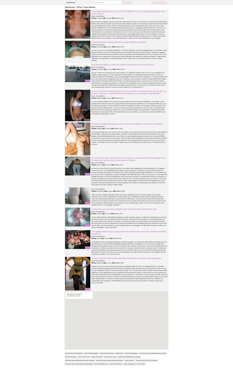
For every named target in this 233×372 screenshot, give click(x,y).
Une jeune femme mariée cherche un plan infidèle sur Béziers (118, 42)
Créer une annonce (159, 2)
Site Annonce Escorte (107, 353)
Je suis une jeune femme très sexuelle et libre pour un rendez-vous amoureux (126, 258)
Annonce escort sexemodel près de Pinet (152, 353)
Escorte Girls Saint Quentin (74, 353)
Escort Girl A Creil (84, 357)
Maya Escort (120, 353)
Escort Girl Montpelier (91, 353)
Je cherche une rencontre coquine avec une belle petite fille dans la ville (124, 209)
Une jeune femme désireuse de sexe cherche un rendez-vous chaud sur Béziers (127, 124)
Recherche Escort (97, 357)
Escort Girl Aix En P (115, 364)
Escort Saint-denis (110, 357)
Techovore (70, 2)
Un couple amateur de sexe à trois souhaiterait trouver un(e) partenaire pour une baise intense (128, 12)
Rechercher (127, 2)
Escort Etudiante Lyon (101, 364)
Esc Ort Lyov (141, 364)
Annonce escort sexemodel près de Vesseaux (80, 360)
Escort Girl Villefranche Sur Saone (129, 357)
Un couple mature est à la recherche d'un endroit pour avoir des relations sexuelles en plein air (129, 232)
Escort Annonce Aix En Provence (147, 360)
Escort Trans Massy (131, 353)
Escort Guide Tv (130, 360)
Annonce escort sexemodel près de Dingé (78, 364)
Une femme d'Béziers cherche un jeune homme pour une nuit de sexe (122, 64)
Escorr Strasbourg (129, 364)
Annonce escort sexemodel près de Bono (109, 360)
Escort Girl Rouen (71, 357)
